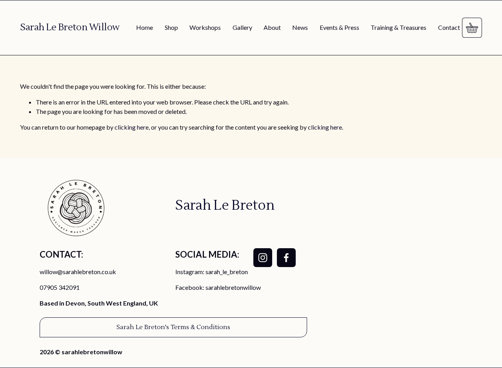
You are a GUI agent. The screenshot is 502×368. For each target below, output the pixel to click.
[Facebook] (286, 257)
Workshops (205, 27)
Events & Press (339, 27)
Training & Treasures (398, 27)
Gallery (242, 27)
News (300, 27)
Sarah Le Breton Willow (70, 27)
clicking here (132, 127)
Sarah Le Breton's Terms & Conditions (173, 327)
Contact (449, 27)
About (272, 27)
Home (144, 27)
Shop (171, 27)
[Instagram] (262, 257)
